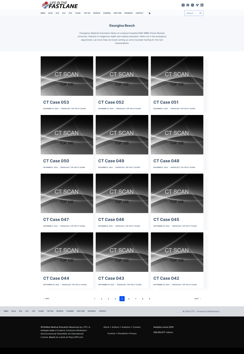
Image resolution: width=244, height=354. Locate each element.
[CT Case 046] (122, 193)
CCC (64, 13)
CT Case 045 (166, 219)
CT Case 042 (166, 278)
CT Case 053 (56, 102)
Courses (107, 13)
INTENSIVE (129, 13)
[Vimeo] (197, 5)
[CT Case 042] (177, 252)
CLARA (78, 13)
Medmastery (213, 311)
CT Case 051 (166, 102)
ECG (57, 13)
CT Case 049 (111, 160)
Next (197, 299)
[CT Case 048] (177, 134)
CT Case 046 (111, 219)
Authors (115, 327)
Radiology (65, 109)
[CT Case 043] (122, 252)
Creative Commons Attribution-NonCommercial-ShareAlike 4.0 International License (64, 333)
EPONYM (96, 13)
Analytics (126, 327)
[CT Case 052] (122, 76)
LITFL (85, 327)
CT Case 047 (56, 219)
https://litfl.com (75, 337)
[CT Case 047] (67, 193)
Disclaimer (123, 333)
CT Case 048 (166, 160)
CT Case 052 (111, 102)
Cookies (111, 333)
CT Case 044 (56, 278)
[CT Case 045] (177, 193)
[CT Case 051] (177, 76)
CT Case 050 (56, 160)
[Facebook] (187, 5)
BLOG (50, 13)
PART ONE (117, 13)
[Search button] (200, 13)
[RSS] (202, 5)
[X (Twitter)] (183, 5)
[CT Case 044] (67, 252)
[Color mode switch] (149, 13)
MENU (43, 13)
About (106, 327)
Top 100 (87, 13)
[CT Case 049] (122, 134)
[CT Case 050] (67, 134)
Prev (47, 299)
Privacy (133, 333)
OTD (70, 13)
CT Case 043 (111, 278)
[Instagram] (192, 5)
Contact (139, 13)
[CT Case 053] (67, 76)
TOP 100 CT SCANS (78, 109)
